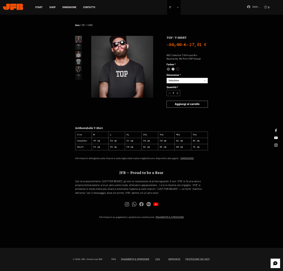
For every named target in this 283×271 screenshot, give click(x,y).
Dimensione (174, 75)
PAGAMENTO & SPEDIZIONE (170, 217)
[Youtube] (156, 204)
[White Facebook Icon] (276, 130)
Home (77, 25)
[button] (268, 7)
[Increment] (177, 93)
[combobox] (187, 80)
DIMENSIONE (187, 158)
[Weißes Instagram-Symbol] (276, 145)
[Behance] (149, 204)
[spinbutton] (173, 93)
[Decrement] (169, 93)
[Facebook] (141, 204)
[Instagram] (127, 204)
